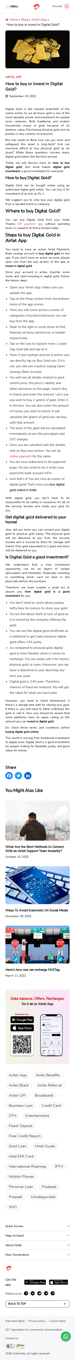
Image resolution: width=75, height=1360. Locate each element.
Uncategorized (43, 1196)
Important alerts (15, 1321)
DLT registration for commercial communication (33, 1330)
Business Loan (21, 1105)
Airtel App (39, 19)
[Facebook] (9, 775)
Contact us (11, 1338)
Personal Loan (21, 1186)
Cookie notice (57, 1321)
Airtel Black (19, 1085)
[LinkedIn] (27, 775)
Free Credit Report (25, 1136)
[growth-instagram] (53, 1293)
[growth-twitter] (46, 1293)
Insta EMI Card (21, 1156)
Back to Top (17, 1304)
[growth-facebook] (26, 1293)
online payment (21, 456)
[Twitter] (18, 775)
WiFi (13, 1207)
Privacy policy (37, 1321)
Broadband (44, 1095)
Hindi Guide (45, 1146)
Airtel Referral (49, 1085)
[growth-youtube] (39, 1293)
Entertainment (37, 1115)
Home (13, 19)
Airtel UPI (17, 1095)
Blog (24, 19)
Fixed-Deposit (20, 1125)
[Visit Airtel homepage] (8, 1270)
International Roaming (27, 1166)
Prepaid (15, 1196)
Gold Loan (17, 1146)
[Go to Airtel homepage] (36, 7)
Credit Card (51, 1105)
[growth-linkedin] (33, 1293)
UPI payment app (30, 224)
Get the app (10, 1282)
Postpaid (49, 1186)
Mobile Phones (21, 1176)
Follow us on (13, 1294)
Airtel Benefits (47, 1075)
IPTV (59, 1166)
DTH (12, 1115)
